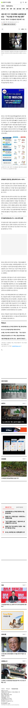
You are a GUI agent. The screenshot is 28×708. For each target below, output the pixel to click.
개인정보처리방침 (14, 688)
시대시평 (3, 634)
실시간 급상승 (19, 507)
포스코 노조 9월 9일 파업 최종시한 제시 (10, 329)
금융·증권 (19, 9)
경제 (11, 9)
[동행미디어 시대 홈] (5, 2)
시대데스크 (4, 661)
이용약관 (2, 688)
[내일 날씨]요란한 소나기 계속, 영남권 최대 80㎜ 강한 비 (14, 335)
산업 (14, 9)
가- (19, 29)
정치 (8, 9)
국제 (23, 9)
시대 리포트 (4, 381)
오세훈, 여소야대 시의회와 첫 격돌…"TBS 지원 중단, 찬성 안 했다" (14, 332)
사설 (2, 585)
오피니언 (3, 9)
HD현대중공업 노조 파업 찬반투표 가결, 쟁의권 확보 (14, 326)
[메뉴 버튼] (26, 2)
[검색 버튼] (23, 2)
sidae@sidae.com (16, 346)
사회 (27, 9)
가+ (26, 29)
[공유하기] (21, 2)
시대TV (3, 403)
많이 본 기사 (8, 507)
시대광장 (3, 459)
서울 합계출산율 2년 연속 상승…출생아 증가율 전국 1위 (14, 338)
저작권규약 (8, 688)
